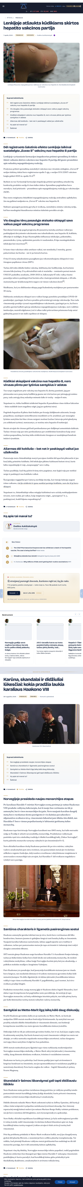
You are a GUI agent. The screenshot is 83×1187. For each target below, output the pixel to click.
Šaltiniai (13, 128)
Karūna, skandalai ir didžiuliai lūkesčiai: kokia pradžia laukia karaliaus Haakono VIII (33, 684)
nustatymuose (18, 1185)
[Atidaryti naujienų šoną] (1, 593)
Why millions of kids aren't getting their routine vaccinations (46, 562)
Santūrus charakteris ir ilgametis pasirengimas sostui (32, 766)
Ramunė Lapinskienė (47, 697)
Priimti (60, 1182)
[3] (63, 281)
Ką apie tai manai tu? (18, 125)
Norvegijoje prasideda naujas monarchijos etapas (30, 762)
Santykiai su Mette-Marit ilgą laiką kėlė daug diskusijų (32, 769)
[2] (26, 243)
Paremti (12, 593)
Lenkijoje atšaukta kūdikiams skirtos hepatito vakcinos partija (41, 25)
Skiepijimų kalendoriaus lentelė (25, 556)
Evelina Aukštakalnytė (44, 35)
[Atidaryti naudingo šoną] (81, 593)
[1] (34, 175)
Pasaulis (19, 18)
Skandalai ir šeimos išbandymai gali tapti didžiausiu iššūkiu (34, 773)
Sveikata (30, 35)
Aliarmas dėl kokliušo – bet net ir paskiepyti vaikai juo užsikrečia (36, 121)
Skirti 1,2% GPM (32, 593)
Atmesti (72, 1182)
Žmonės (33, 696)
